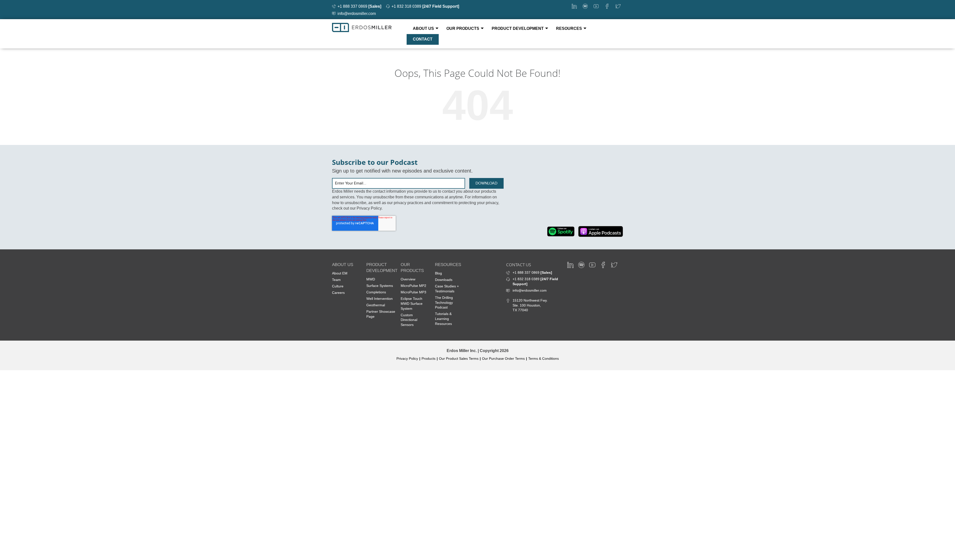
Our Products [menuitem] (462, 28)
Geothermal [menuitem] (375, 305)
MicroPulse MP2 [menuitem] (413, 286)
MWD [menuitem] (370, 279)
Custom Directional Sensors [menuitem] (409, 320)
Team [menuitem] (336, 280)
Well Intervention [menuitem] (379, 299)
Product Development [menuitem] (518, 28)
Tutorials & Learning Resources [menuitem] (443, 319)
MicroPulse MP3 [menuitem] (413, 292)
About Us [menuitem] (423, 28)
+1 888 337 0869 (359, 6)
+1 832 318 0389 (425, 6)
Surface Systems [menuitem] (379, 286)
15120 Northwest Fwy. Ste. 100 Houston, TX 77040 (530, 305)
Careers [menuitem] (338, 293)
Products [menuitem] (428, 358)
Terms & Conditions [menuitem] (543, 358)
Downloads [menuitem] (443, 280)
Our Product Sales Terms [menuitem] (458, 358)
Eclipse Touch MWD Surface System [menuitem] (412, 304)
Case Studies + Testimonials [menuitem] (447, 288)
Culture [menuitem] (337, 286)
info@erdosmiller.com (356, 13)
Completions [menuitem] (376, 292)
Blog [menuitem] (438, 273)
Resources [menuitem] (569, 28)
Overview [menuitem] (408, 279)
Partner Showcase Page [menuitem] (380, 314)
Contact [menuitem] (422, 39)
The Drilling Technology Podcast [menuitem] (444, 303)
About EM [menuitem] (339, 273)
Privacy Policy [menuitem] (407, 358)
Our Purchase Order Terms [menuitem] (503, 358)
